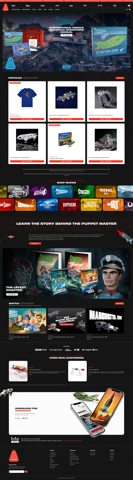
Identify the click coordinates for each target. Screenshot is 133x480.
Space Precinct (53, 466)
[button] (35, 9)
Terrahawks (52, 467)
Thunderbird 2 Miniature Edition (56, 158)
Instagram (112, 454)
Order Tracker (93, 453)
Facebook (112, 453)
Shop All (120, 77)
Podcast (111, 456)
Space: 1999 (52, 456)
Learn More (35, 243)
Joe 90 (51, 463)
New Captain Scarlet (54, 464)
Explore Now (66, 28)
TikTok (111, 459)
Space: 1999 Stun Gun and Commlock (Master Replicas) (101, 115)
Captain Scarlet (53, 454)
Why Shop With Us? (74, 456)
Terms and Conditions (74, 463)
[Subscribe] (26, 471)
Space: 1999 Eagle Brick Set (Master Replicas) (20, 157)
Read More (119, 303)
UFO (51, 458)
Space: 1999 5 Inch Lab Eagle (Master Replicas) (59, 115)
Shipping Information (74, 458)
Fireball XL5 (52, 461)
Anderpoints (92, 454)
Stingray (51, 459)
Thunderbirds (53, 453)
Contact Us (72, 464)
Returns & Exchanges (74, 459)
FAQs (71, 461)
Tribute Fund (72, 454)
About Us (72, 453)
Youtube (112, 458)
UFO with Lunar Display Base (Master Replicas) (99, 157)
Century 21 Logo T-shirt (15, 116)
